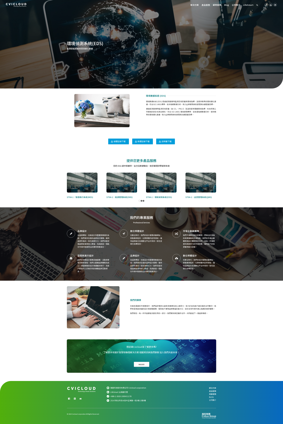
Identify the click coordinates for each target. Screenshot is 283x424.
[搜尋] (257, 5)
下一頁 (212, 183)
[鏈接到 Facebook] (266, 4)
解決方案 (212, 388)
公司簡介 (212, 400)
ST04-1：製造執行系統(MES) (80, 197)
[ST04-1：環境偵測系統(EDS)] (161, 183)
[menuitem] (194, 5)
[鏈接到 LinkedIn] (270, 4)
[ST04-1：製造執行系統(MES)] (82, 183)
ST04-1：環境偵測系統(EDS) (159, 197)
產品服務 (212, 391)
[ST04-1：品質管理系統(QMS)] (200, 183)
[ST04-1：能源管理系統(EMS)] (121, 183)
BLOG (211, 397)
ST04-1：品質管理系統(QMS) (198, 197)
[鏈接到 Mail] (275, 4)
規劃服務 (212, 394)
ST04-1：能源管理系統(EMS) (119, 197)
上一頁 (70, 183)
